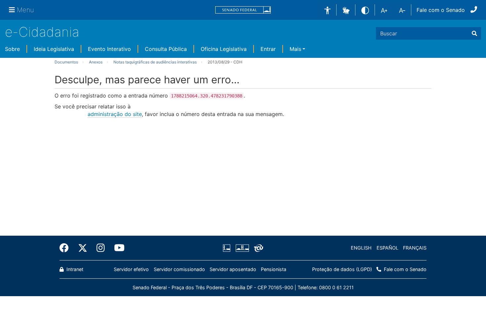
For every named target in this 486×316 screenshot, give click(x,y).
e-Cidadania (42, 32)
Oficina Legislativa (224, 49)
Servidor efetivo (131, 269)
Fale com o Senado (441, 10)
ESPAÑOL (387, 248)
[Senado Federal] (243, 10)
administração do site (115, 114)
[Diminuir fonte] (402, 10)
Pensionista (273, 269)
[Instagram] (100, 248)
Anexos (95, 61)
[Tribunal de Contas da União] (257, 248)
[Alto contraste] (365, 10)
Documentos (66, 61)
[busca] (474, 33)
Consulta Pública (166, 49)
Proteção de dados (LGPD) (342, 269)
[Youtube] (117, 248)
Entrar (268, 49)
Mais (295, 49)
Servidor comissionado (179, 269)
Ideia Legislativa (54, 49)
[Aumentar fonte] (384, 10)
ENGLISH (361, 248)
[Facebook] (66, 248)
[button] (346, 9)
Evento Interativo (109, 49)
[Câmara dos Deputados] (228, 248)
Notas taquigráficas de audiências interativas (155, 61)
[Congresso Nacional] (242, 248)
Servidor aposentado (233, 269)
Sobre (12, 49)
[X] (82, 248)
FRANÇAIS (414, 248)
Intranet (74, 269)
